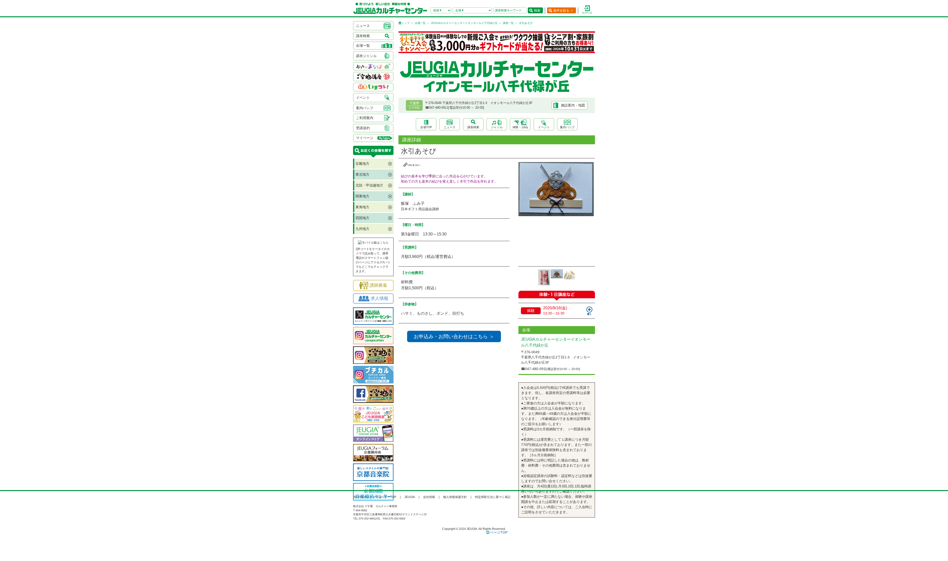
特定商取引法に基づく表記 (493, 497)
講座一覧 (508, 22)
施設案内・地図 (573, 105)
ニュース (449, 127)
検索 (537, 10)
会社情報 (429, 497)
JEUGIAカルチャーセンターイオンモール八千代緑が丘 (464, 22)
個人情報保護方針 (455, 497)
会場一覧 (420, 22)
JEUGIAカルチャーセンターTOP (374, 497)
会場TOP (426, 127)
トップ (405, 22)
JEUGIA (409, 497)
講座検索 (473, 127)
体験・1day (520, 127)
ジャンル (497, 127)
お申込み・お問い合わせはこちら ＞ (454, 336)
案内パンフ (567, 127)
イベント (544, 127)
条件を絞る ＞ (563, 10)
